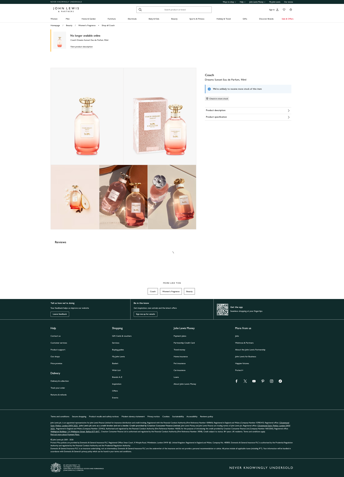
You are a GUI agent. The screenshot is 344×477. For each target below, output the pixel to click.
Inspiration (116, 384)
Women (54, 18)
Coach (153, 291)
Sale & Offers (287, 18)
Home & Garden (89, 18)
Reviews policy (206, 416)
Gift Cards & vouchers (122, 336)
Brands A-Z (117, 377)
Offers (115, 390)
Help (241, 2)
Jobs (237, 336)
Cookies (166, 416)
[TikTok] (280, 382)
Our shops (55, 356)
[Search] (140, 9)
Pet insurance (180, 363)
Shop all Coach (108, 25)
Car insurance (179, 370)
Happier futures (242, 363)
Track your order (58, 388)
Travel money (179, 349)
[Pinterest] (262, 382)
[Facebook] (236, 382)
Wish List (116, 370)
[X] (245, 382)
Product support (58, 349)
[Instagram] (271, 382)
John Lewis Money (256, 2)
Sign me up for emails (145, 314)
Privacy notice (153, 416)
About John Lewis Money (185, 384)
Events (115, 397)
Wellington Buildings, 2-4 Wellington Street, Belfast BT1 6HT (75, 431)
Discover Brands (266, 18)
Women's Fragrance (87, 25)
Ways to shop (228, 2)
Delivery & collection (60, 381)
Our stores (288, 2)
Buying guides (118, 349)
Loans (176, 377)
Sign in (272, 9)
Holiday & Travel (223, 18)
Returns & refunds (59, 394)
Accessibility (192, 416)
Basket (115, 363)
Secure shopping (79, 416)
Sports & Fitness (196, 18)
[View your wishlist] (283, 9)
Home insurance (181, 356)
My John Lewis (274, 2)
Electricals (132, 18)
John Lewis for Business (245, 356)
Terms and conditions (60, 416)
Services (115, 342)
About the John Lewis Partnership (250, 349)
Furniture (112, 18)
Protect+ (239, 370)
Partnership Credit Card (184, 342)
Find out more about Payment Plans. (65, 434)
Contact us (56, 336)
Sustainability (178, 416)
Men (68, 18)
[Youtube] (254, 382)
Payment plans (180, 336)
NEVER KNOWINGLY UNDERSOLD (66, 2)
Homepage (55, 25)
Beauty (174, 18)
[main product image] (61, 40)
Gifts (245, 18)
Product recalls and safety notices (104, 416)
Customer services (59, 342)
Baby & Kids (154, 18)
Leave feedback (60, 314)
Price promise (56, 363)
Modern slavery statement (133, 416)
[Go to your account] (277, 9)
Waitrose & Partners (244, 342)
